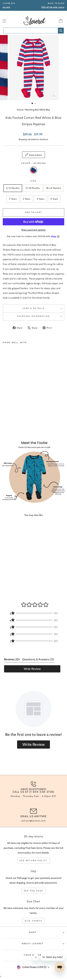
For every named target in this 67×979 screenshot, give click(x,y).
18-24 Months (53, 188)
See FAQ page (33, 890)
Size (33, 181)
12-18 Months (33, 188)
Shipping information (33, 316)
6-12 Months (12, 188)
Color (33, 163)
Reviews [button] (12, 659)
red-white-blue (33, 170)
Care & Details (33, 308)
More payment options (33, 229)
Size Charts (33, 921)
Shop (32, 932)
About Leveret (33, 943)
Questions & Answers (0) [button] (38, 659)
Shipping (23, 139)
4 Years (40, 198)
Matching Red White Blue (37, 109)
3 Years (26, 198)
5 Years (54, 198)
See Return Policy (33, 860)
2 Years (13, 198)
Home (20, 109)
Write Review (32, 669)
